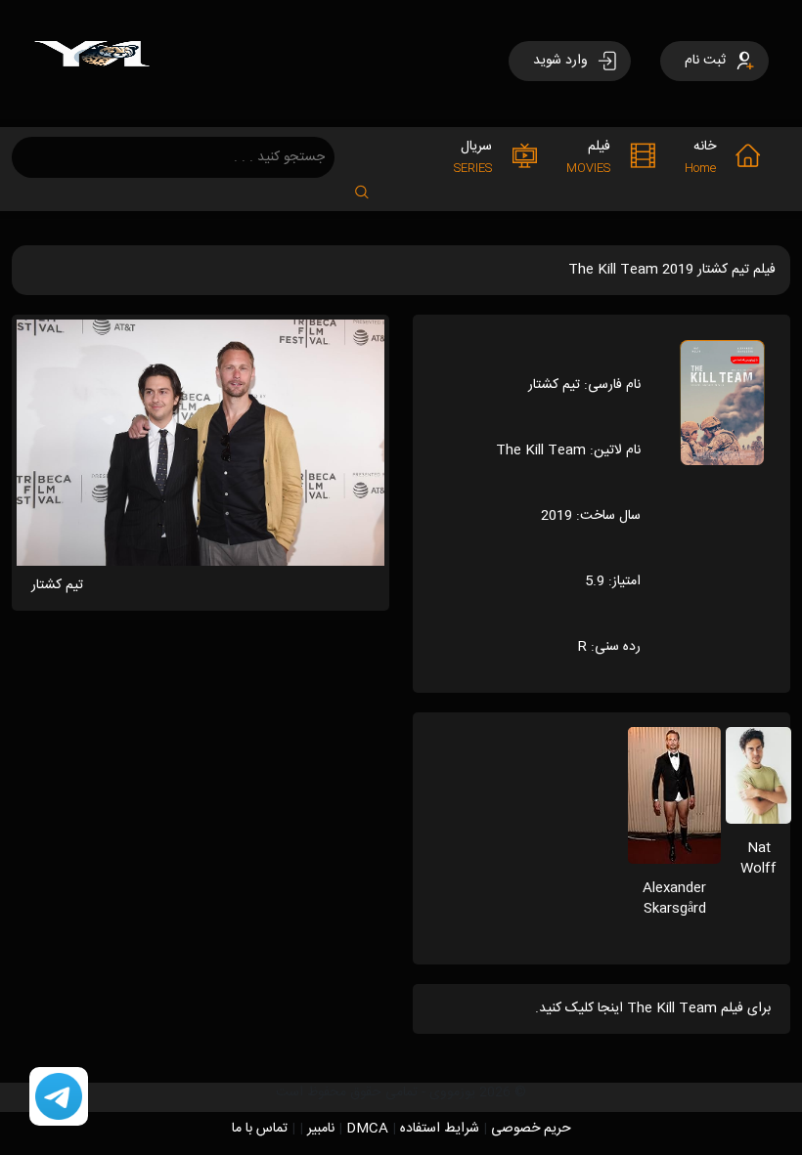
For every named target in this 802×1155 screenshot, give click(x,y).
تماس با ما (260, 1128)
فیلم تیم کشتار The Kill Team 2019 (672, 269)
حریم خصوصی (531, 1128)
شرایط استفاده (439, 1128)
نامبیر (320, 1128)
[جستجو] (371, 186)
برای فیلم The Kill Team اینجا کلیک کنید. (653, 1008)
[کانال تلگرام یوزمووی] (58, 1097)
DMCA (367, 1128)
